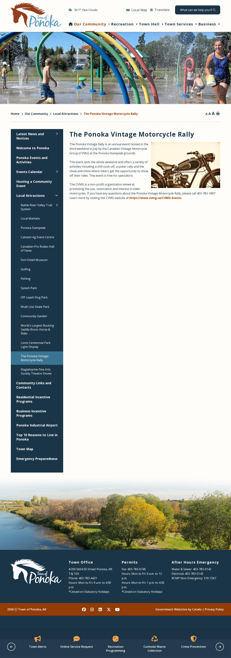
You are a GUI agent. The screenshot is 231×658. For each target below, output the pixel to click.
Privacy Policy (214, 609)
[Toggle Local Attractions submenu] (56, 195)
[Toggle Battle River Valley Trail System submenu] (57, 205)
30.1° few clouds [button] (85, 10)
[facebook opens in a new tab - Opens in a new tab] (84, 609)
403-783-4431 (88, 578)
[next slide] (220, 647)
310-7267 (210, 578)
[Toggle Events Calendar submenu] (57, 172)
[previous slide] (11, 647)
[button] (214, 10)
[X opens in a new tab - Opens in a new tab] (109, 609)
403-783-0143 (194, 574)
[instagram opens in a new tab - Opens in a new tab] (92, 609)
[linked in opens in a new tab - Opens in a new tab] (101, 609)
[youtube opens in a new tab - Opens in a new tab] (117, 609)
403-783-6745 (136, 569)
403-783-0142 (202, 569)
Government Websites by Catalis (178, 609)
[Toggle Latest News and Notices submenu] (57, 134)
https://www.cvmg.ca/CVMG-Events (155, 198)
